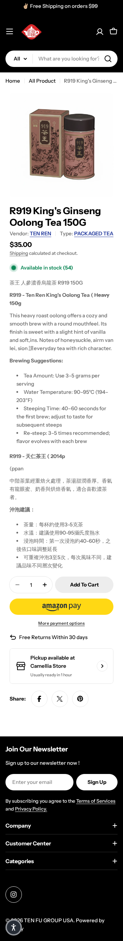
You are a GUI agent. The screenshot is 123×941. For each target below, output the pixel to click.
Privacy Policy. (31, 809)
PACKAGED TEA (93, 233)
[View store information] (102, 666)
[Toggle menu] (9, 31)
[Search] (108, 59)
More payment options (61, 623)
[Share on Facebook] (39, 699)
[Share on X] (60, 699)
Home (12, 81)
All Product (42, 81)
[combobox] (61, 59)
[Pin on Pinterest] (80, 699)
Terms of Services (95, 801)
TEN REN (40, 233)
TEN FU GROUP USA (48, 920)
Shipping (19, 253)
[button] (61, 606)
